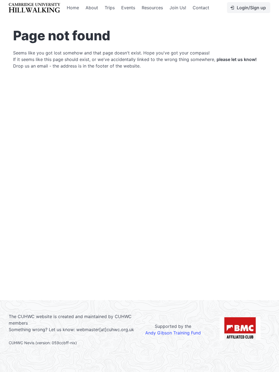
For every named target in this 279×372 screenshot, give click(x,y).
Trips (110, 7)
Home (73, 7)
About (92, 7)
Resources (152, 7)
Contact (201, 7)
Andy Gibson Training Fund (173, 333)
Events (128, 7)
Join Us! (177, 7)
